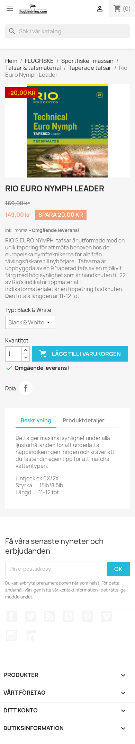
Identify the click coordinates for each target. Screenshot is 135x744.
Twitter (30, 616)
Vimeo (106, 616)
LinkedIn (30, 635)
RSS (49, 616)
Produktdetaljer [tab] (84, 420)
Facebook (11, 616)
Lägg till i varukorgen (80, 353)
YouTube (68, 616)
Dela (26, 388)
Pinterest (87, 616)
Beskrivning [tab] (36, 420)
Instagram (11, 635)
